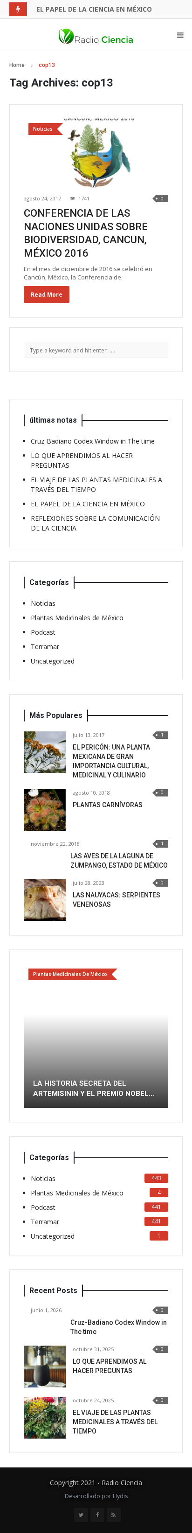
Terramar (45, 646)
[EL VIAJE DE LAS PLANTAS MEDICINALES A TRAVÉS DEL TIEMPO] (45, 1418)
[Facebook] (97, 1515)
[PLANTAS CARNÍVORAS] (45, 810)
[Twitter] (81, 1515)
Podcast (43, 632)
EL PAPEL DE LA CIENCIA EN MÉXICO (94, 9)
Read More (46, 295)
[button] (31, 1036)
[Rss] (114, 1515)
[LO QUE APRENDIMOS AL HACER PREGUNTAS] (45, 1366)
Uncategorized (53, 661)
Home (17, 65)
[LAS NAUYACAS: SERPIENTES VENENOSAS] (45, 900)
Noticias (43, 603)
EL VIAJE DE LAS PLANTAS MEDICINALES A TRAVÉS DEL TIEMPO (115, 1422)
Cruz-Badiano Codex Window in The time (93, 441)
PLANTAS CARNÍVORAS (108, 805)
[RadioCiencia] (96, 35)
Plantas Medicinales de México (77, 617)
